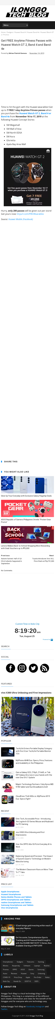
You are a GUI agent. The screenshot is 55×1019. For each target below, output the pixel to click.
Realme (47, 966)
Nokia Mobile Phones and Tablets (16, 897)
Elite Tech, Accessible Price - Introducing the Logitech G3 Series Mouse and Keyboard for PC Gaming (34, 821)
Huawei (24, 973)
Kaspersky (16, 966)
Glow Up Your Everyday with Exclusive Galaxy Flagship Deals (26, 496)
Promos (6, 969)
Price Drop (18, 977)
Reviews (14, 973)
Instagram (40, 1006)
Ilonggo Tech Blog (36, 1016)
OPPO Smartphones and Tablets (15, 899)
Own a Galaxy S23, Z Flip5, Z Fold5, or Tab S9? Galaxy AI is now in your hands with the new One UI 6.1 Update (34, 775)
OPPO (15, 969)
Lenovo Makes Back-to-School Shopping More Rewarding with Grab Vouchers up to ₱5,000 (25, 547)
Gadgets (20, 962)
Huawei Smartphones (11, 894)
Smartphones (8, 962)
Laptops (37, 966)
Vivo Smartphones (9, 907)
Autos (5, 973)
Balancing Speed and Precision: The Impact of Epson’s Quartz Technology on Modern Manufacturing (34, 859)
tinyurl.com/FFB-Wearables (30, 213)
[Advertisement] (27, 81)
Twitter (4, 1009)
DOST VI (28, 981)
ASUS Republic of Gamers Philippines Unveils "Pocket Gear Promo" (26, 521)
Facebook (30, 1006)
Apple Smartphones (10, 891)
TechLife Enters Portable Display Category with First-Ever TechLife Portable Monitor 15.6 (34, 751)
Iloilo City (6, 981)
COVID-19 (6, 977)
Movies (5, 966)
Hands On (17, 981)
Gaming (41, 962)
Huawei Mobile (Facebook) (20, 219)
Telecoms (30, 962)
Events (31, 969)
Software (27, 966)
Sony (32, 973)
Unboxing (41, 973)
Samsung (41, 969)
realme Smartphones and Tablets (16, 902)
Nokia (47, 977)
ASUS (23, 969)
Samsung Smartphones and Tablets (17, 905)
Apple (28, 977)
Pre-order (37, 977)
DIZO (36, 981)
